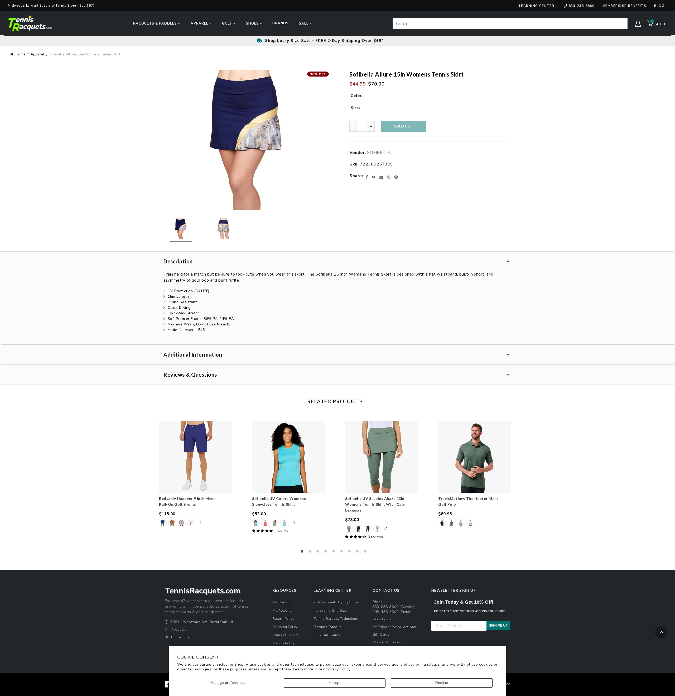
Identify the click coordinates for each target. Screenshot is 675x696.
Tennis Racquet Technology (336, 618)
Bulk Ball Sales (327, 635)
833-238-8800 (582, 6)
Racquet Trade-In (328, 626)
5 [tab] (335, 552)
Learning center (537, 6)
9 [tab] (366, 552)
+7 (199, 522)
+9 (292, 522)
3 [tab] (319, 552)
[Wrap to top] (661, 632)
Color (356, 95)
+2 (385, 528)
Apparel (37, 54)
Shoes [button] (253, 23)
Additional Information (192, 354)
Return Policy (283, 618)
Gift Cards (381, 634)
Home (21, 54)
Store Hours (382, 619)
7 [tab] (350, 552)
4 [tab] (327, 552)
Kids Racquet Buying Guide (336, 602)
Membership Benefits (624, 6)
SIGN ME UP (498, 625)
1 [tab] (303, 552)
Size (355, 107)
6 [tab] (342, 552)
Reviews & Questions (190, 374)
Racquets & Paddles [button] (155, 23)
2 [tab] (311, 552)
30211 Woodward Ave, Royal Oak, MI (201, 621)
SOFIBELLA (379, 152)
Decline (441, 682)
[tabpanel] (195, 474)
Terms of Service (285, 635)
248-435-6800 (386, 611)
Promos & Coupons (388, 642)
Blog (659, 6)
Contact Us (180, 637)
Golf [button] (227, 23)
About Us (178, 629)
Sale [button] (304, 23)
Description (178, 261)
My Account (281, 610)
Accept (335, 682)
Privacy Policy (338, 669)
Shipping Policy (285, 626)
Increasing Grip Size (330, 610)
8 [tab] (358, 552)
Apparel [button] (200, 23)
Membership (282, 602)
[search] (510, 23)
